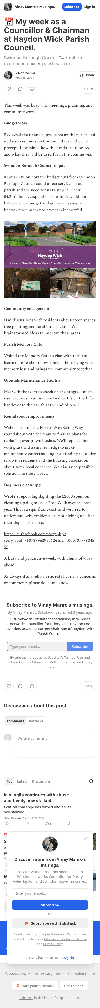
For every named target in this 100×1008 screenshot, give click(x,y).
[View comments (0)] (20, 89)
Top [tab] (9, 781)
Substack (26, 997)
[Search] (91, 781)
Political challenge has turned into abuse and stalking (37, 809)
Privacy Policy (53, 944)
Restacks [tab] (36, 721)
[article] (50, 809)
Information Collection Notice (65, 939)
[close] (86, 838)
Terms (60, 973)
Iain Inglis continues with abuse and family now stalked (36, 797)
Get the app (74, 985)
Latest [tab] (22, 781)
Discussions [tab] (41, 781)
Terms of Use (76, 934)
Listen (89, 75)
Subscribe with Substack (53, 923)
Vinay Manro (25, 72)
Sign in (89, 7)
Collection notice (81, 973)
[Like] (9, 89)
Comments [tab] (15, 721)
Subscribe (72, 7)
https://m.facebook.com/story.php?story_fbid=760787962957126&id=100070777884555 (49, 540)
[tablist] (25, 721)
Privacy (46, 973)
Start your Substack (37, 985)
